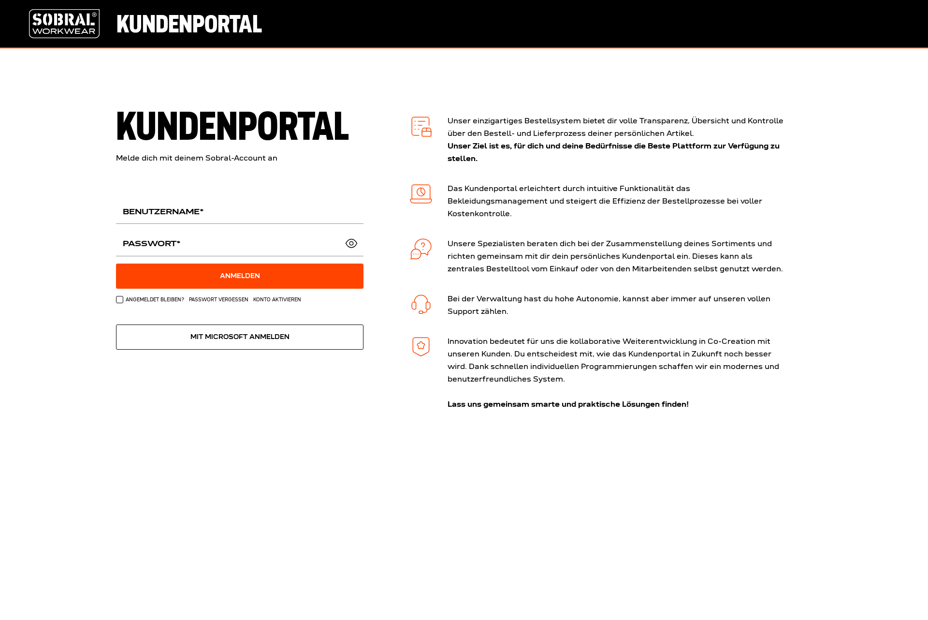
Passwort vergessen (218, 299)
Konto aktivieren (277, 299)
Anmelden (240, 276)
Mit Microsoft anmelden (240, 337)
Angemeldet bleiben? (155, 299)
